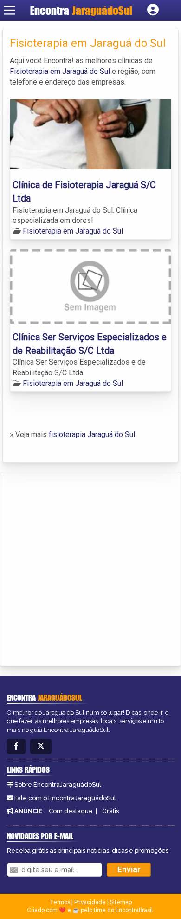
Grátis (110, 811)
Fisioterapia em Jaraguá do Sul (60, 71)
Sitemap (121, 902)
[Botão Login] (153, 10)
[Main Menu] (9, 10)
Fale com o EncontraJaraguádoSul (65, 798)
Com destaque (71, 811)
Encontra (81, 10)
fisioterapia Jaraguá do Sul (92, 434)
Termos (60, 902)
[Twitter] (41, 746)
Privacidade (90, 902)
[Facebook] (16, 746)
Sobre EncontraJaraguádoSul (57, 784)
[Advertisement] (90, 567)
